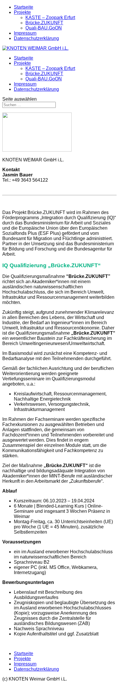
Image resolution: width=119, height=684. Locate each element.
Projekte (22, 12)
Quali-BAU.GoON (43, 27)
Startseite (23, 7)
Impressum (25, 33)
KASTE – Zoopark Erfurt (50, 17)
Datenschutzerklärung (36, 38)
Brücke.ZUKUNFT (44, 22)
